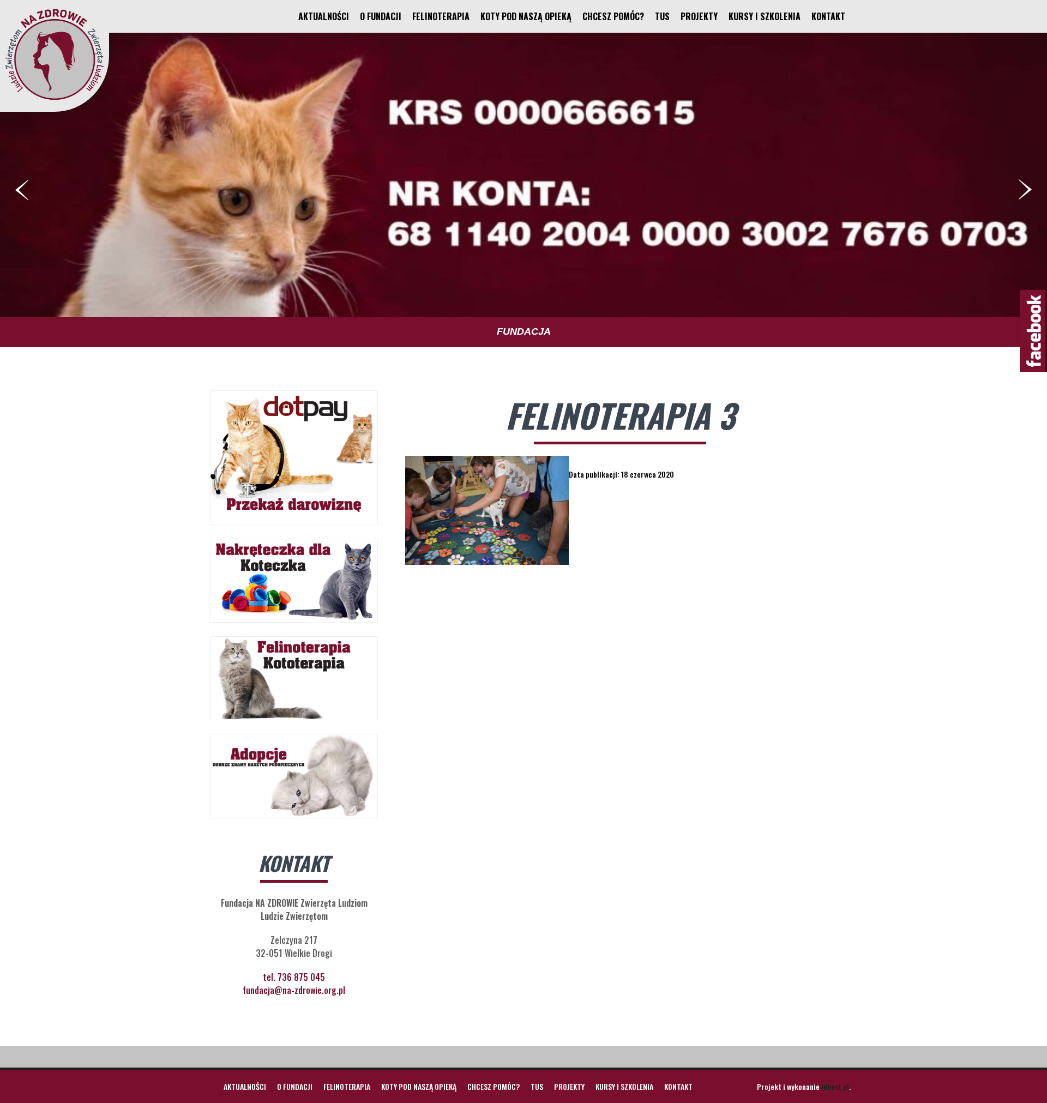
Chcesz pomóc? (613, 16)
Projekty (699, 16)
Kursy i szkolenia (765, 16)
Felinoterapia (441, 16)
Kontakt (828, 16)
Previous (21, 189)
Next (1025, 189)
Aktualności (323, 16)
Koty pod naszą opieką (525, 16)
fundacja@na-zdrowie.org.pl (294, 990)
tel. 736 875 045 (294, 977)
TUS (662, 16)
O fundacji (380, 16)
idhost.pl (835, 1086)
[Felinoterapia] (54, 99)
